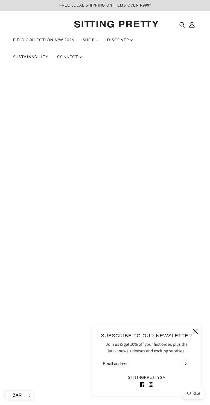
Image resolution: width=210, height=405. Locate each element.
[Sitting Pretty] (105, 24)
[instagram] (151, 384)
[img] (182, 24)
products (147, 136)
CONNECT (68, 56)
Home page (91, 136)
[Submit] (185, 363)
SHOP (89, 39)
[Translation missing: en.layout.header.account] (192, 24)
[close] (195, 331)
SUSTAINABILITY (30, 56)
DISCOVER (118, 39)
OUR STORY (97, 321)
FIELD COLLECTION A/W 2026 (43, 39)
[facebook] (142, 384)
